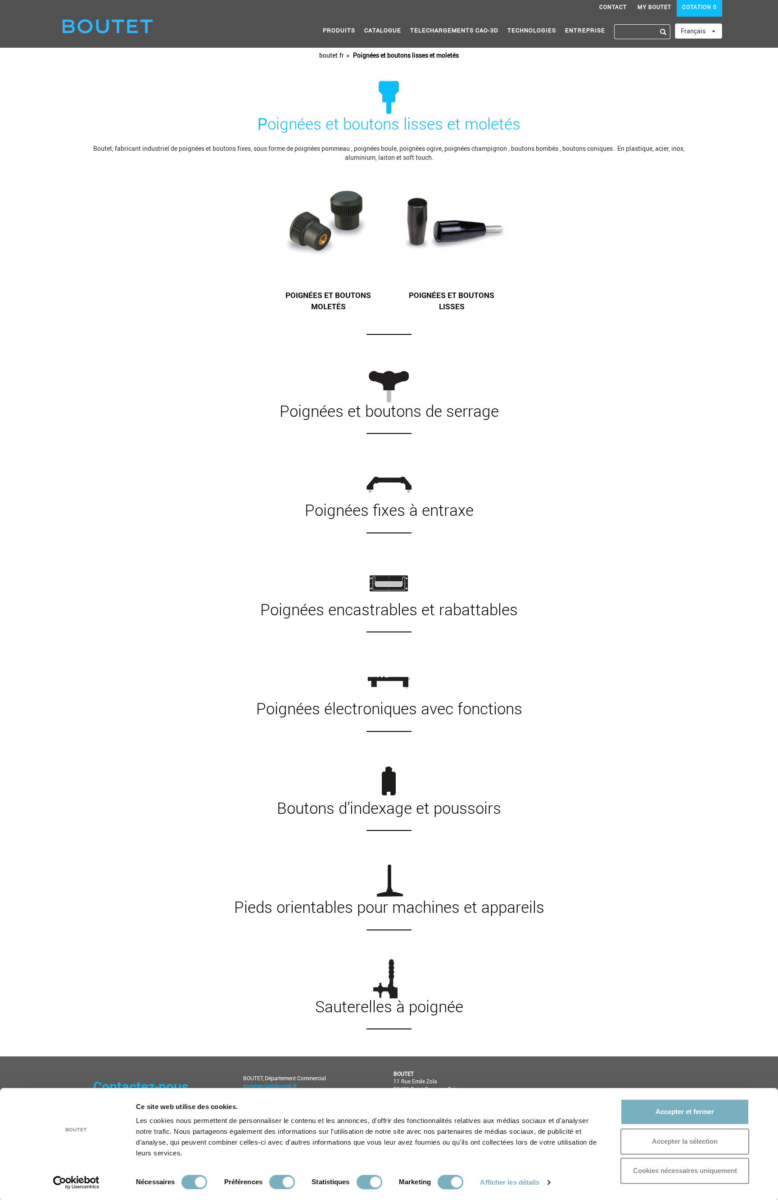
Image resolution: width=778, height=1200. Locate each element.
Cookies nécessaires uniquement (685, 1170)
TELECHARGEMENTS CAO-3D (454, 30)
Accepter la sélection (685, 1141)
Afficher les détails (509, 1182)
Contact (613, 6)
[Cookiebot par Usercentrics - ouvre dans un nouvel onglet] (76, 1182)
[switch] (282, 1182)
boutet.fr (331, 55)
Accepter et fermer (685, 1111)
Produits (339, 30)
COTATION (699, 6)
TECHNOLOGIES (531, 30)
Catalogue (382, 30)
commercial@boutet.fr (270, 1085)
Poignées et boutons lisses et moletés (405, 55)
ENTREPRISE (585, 30)
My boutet (654, 6)
